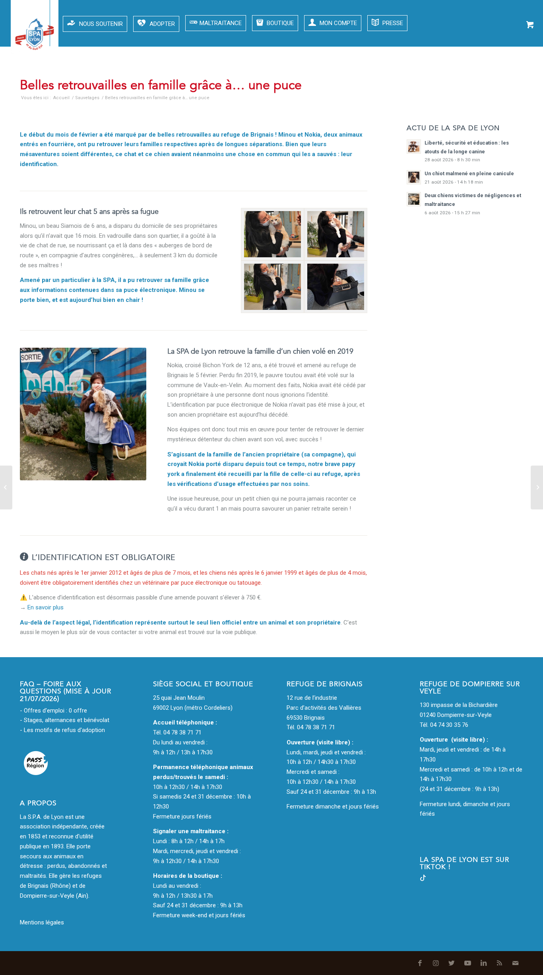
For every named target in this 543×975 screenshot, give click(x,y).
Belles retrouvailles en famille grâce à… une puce (161, 85)
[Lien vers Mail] (512, 80)
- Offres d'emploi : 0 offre (53, 710)
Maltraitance (221, 23)
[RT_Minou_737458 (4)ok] (272, 234)
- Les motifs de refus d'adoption (62, 730)
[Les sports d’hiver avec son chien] (6, 487)
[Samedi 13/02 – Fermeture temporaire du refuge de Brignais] (537, 487)
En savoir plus (45, 607)
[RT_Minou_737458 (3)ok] (335, 234)
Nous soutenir (101, 23)
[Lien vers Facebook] (417, 80)
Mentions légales (42, 922)
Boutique (279, 23)
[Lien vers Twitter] (449, 80)
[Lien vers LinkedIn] (481, 80)
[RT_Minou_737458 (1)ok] (335, 286)
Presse (392, 23)
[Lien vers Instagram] (433, 80)
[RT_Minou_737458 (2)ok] (272, 286)
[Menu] (20, 23)
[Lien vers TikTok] (423, 879)
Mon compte (337, 23)
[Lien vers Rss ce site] (496, 80)
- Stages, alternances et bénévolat (64, 720)
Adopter (162, 23)
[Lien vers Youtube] (465, 80)
